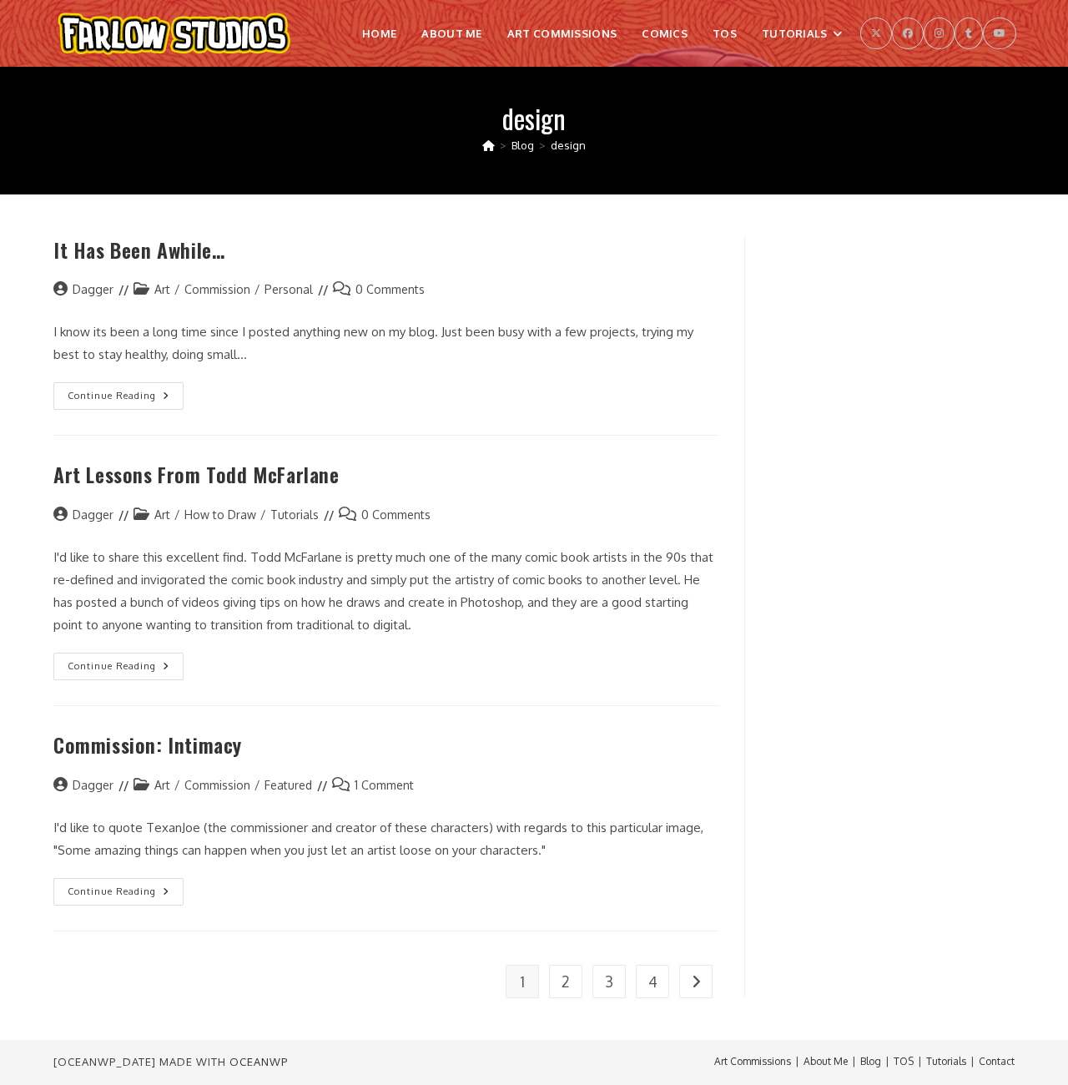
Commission (217, 289)
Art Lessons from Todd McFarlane (196, 474)
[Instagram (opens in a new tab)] (939, 33)
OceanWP (258, 1061)
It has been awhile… (138, 250)
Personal (288, 289)
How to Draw (220, 514)
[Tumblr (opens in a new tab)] (969, 33)
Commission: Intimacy (147, 744)
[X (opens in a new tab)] (876, 33)
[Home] (488, 145)
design (568, 145)
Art (162, 289)
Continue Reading (126, 399)
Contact (997, 1061)
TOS (904, 1061)
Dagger (93, 289)
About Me (826, 1061)
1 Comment (384, 785)
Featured (288, 785)
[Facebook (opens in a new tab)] (908, 33)
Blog (870, 1061)
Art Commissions (752, 1061)
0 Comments (390, 289)
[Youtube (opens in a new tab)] (999, 33)
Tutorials (294, 514)
